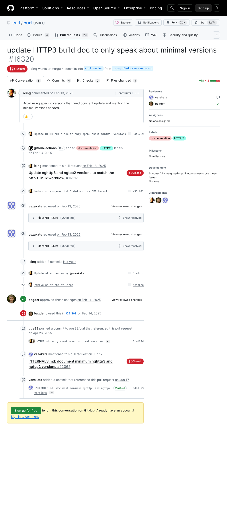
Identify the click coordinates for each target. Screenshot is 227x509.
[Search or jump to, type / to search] (171, 8)
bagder (34, 300)
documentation (87, 148)
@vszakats (77, 273)
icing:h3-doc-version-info (132, 68)
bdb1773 (138, 388)
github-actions (45, 148)
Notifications (151, 22)
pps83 (33, 328)
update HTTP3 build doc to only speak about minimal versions (80, 134)
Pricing (156, 8)
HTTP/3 (107, 148)
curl (16, 22)
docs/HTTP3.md (48, 217)
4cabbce (138, 285)
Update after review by (51, 273)
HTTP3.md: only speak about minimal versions (70, 341)
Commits (63, 80)
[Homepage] (10, 8)
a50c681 (138, 191)
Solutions (50, 8)
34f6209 (138, 134)
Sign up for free (26, 410)
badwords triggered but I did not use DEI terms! (70, 191)
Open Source (104, 8)
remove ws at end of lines (53, 285)
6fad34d (138, 341)
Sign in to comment (25, 416)
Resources (76, 8)
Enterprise (133, 8)
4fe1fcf (138, 273)
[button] (137, 93)
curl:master (93, 68)
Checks (92, 80)
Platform (27, 8)
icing (33, 68)
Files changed (125, 80)
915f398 (70, 313)
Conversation (29, 80)
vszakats (35, 206)
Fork (178, 22)
